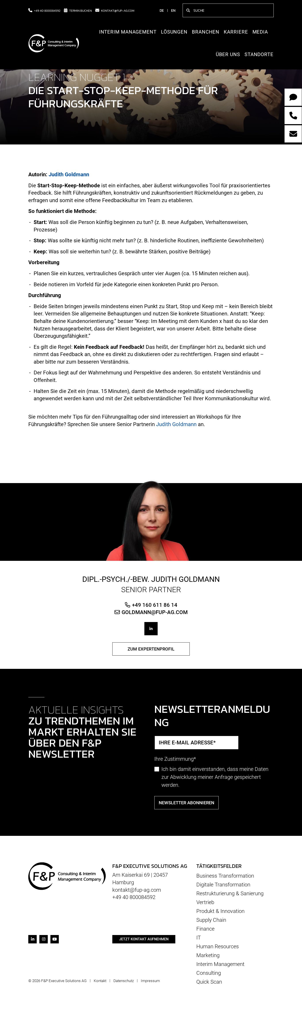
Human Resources (217, 946)
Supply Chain (211, 920)
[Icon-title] (32, 939)
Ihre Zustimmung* (175, 759)
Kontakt (100, 981)
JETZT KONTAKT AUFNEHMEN (143, 939)
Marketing (208, 955)
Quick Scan (209, 981)
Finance (205, 929)
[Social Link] (151, 628)
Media (260, 32)
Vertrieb (205, 902)
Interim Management (128, 32)
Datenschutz (123, 981)
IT (198, 938)
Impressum (150, 981)
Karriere (236, 32)
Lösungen (174, 32)
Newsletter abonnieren (186, 802)
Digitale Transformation (223, 885)
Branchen (205, 32)
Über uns (228, 54)
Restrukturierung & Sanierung (230, 893)
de (162, 10)
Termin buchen (80, 10)
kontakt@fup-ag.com (117, 10)
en (173, 10)
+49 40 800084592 (47, 10)
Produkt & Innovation (220, 911)
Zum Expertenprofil (151, 649)
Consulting (208, 973)
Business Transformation (225, 876)
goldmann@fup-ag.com (155, 612)
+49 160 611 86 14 (154, 605)
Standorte (259, 54)
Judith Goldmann (69, 174)
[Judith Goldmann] (151, 519)
